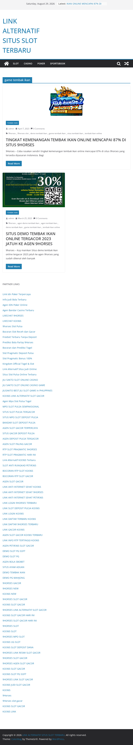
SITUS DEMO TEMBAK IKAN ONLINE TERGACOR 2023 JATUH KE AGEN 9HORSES (30, 238)
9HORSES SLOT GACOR (15, 599)
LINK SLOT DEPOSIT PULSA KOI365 (21, 508)
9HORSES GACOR (12, 583)
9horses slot (23, 133)
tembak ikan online (93, 133)
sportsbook (57, 63)
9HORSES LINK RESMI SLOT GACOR (21, 652)
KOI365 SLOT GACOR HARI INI (19, 615)
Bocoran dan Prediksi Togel (17, 347)
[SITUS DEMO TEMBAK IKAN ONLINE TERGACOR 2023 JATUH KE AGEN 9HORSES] (34, 190)
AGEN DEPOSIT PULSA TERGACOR (21, 438)
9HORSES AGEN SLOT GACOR (18, 663)
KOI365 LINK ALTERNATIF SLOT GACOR (23, 395)
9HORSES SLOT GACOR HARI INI (20, 620)
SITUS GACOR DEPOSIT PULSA (19, 433)
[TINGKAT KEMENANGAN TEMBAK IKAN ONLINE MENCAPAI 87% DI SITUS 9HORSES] (66, 102)
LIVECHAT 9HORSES (13, 315)
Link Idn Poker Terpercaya (17, 294)
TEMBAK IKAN (12, 123)
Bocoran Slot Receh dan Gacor (19, 331)
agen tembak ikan (49, 223)
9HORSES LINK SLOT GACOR (18, 679)
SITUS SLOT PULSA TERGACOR (19, 411)
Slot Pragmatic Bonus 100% (17, 358)
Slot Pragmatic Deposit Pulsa (18, 353)
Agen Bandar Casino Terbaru (18, 310)
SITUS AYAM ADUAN (13, 567)
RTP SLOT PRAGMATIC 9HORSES (20, 449)
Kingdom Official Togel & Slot (18, 363)
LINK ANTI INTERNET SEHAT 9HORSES (23, 492)
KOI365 (6, 690)
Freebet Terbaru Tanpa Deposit (20, 337)
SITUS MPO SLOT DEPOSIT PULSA (20, 417)
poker (41, 63)
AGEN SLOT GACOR (13, 481)
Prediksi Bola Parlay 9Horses (18, 342)
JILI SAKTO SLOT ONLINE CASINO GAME (24, 385)
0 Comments (39, 128)
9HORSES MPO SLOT (14, 636)
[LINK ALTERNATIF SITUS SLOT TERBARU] (6, 63)
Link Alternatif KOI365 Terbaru (19, 460)
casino (28, 63)
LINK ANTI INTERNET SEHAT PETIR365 (23, 497)
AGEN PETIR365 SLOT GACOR (18, 545)
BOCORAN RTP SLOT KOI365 (18, 470)
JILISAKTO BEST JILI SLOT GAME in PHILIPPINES (27, 390)
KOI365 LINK (9, 711)
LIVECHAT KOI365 (12, 320)
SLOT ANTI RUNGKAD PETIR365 (19, 465)
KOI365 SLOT (10, 631)
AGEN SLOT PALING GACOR (17, 444)
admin (11, 128)
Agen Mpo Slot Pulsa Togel (17, 401)
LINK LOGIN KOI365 (13, 513)
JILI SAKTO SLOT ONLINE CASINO (20, 379)
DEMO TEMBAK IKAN (14, 572)
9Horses (7, 695)
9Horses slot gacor (13, 700)
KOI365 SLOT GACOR (14, 604)
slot (16, 63)
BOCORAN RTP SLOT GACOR (18, 476)
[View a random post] (126, 63)
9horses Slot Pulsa (12, 326)
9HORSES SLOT (11, 625)
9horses (12, 133)
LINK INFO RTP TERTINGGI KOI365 (21, 540)
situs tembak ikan (75, 133)
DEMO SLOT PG (11, 556)
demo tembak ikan (38, 133)
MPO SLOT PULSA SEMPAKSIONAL (21, 406)
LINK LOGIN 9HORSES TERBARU (20, 502)
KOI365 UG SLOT (11, 642)
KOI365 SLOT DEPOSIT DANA (18, 647)
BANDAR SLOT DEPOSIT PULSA (19, 422)
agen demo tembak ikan (28, 223)
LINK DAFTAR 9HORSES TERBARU (20, 524)
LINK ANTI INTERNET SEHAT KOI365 (22, 486)
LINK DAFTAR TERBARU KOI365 (19, 518)
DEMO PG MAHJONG (14, 577)
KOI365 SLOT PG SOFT (14, 674)
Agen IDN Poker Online (15, 304)
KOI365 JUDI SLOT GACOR (16, 684)
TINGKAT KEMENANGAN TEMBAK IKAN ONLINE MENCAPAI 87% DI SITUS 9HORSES (66, 142)
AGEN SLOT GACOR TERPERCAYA (20, 427)
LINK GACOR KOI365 (13, 529)
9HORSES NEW (10, 588)
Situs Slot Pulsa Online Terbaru (19, 374)
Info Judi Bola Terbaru (14, 299)
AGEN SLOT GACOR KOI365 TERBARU (22, 534)
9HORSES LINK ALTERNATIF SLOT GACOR (25, 609)
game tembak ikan (57, 133)
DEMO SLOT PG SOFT (14, 551)
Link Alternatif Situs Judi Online (20, 369)
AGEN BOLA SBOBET (13, 561)
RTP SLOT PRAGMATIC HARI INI (19, 454)
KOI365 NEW (9, 593)
